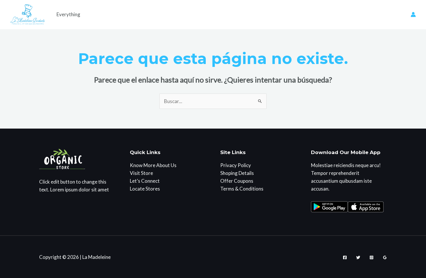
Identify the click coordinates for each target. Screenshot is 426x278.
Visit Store (141, 173)
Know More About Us (153, 165)
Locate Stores (145, 189)
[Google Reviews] (385, 257)
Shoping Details (237, 173)
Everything (68, 14)
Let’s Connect (145, 181)
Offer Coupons (236, 181)
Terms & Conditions (241, 189)
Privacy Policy (235, 165)
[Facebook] (345, 257)
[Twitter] (358, 257)
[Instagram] (371, 257)
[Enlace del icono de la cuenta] (413, 14)
